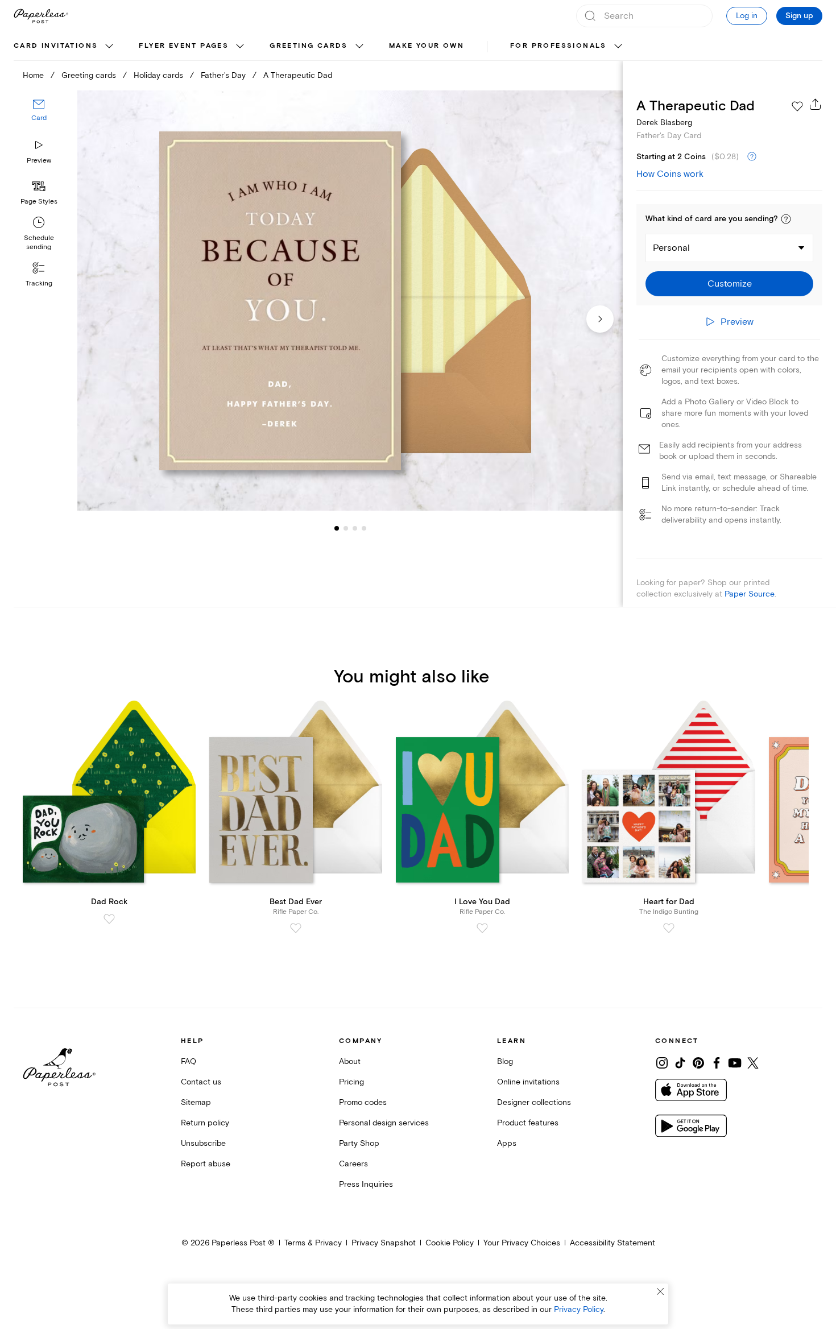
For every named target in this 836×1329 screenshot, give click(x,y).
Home (33, 75)
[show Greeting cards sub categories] (359, 46)
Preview (39, 160)
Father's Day (223, 75)
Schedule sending (39, 242)
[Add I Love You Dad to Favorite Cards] (482, 928)
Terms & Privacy (313, 1243)
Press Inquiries (366, 1184)
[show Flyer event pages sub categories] (240, 46)
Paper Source (750, 594)
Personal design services (384, 1123)
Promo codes (363, 1102)
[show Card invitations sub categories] (109, 46)
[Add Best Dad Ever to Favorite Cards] (296, 928)
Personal (671, 248)
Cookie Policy (449, 1243)
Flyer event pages (184, 46)
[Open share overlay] (815, 104)
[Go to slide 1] (336, 527)
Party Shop (359, 1143)
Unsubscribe (203, 1143)
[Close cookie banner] (660, 1291)
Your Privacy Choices (521, 1243)
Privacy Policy (578, 1309)
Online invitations (528, 1082)
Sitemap (196, 1102)
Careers (353, 1164)
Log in (747, 15)
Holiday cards (158, 75)
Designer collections (534, 1102)
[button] (786, 219)
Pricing (351, 1082)
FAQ (188, 1061)
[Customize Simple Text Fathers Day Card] (350, 300)
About (350, 1061)
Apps (506, 1143)
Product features (527, 1123)
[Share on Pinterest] (698, 1063)
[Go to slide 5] (364, 527)
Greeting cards (309, 46)
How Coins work (669, 174)
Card (39, 118)
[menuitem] (65, 46)
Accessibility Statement (612, 1243)
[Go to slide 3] (345, 527)
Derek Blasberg (664, 122)
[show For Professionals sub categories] (618, 46)
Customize (729, 283)
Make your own (426, 46)
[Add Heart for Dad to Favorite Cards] (669, 928)
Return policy (205, 1123)
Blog (505, 1061)
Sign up (799, 16)
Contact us (201, 1082)
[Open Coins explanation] (752, 157)
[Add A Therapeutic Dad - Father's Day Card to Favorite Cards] (797, 106)
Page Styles (38, 201)
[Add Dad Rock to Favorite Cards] (109, 919)
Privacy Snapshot (383, 1243)
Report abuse (205, 1164)
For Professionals (558, 46)
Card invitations (56, 46)
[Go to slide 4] (355, 527)
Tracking (39, 283)
